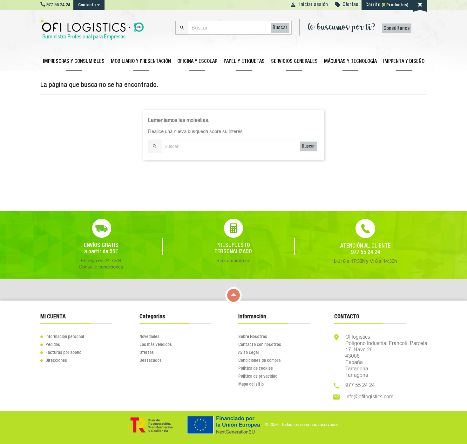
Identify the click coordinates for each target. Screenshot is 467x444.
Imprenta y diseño (403, 61)
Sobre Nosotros (252, 337)
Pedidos (50, 345)
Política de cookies (255, 368)
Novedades (149, 337)
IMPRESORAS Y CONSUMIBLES (74, 61)
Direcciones (53, 360)
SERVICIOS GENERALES (294, 61)
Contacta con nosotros (259, 345)
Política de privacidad (257, 376)
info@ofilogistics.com (369, 396)
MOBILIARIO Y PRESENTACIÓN (141, 61)
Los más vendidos (155, 345)
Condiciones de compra (259, 360)
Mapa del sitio (251, 384)
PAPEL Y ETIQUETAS (244, 61)
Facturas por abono (60, 353)
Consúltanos (396, 28)
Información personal (62, 337)
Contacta (87, 5)
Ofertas (350, 5)
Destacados (150, 360)
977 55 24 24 (360, 385)
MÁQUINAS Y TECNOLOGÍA (350, 61)
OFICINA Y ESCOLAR (197, 61)
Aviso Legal (248, 353)
